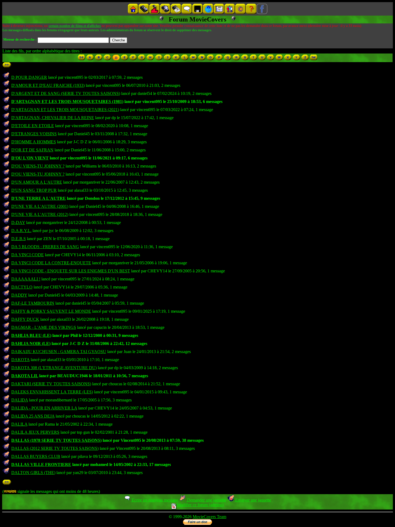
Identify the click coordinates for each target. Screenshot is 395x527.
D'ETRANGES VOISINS (34, 133)
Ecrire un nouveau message (154, 500)
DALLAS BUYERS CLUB (35, 456)
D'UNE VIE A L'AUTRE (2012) (39, 214)
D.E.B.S (18, 238)
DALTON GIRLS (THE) (33, 472)
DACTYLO (22, 287)
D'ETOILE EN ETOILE (32, 125)
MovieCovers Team (209, 516)
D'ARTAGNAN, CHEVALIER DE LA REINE (52, 117)
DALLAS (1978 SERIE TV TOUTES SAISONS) (56, 440)
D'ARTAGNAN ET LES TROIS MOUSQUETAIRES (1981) (67, 101)
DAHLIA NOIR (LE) (31, 343)
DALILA (19, 424)
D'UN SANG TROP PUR (34, 190)
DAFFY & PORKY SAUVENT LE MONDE (51, 311)
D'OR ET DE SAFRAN (32, 150)
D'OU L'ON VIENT (30, 158)
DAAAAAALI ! (25, 279)
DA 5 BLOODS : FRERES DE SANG (45, 246)
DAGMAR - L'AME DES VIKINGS (43, 327)
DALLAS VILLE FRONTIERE (41, 464)
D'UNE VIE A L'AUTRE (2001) (39, 206)
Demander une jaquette (206, 500)
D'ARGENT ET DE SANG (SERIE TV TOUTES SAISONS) (65, 93)
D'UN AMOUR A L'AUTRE (36, 182)
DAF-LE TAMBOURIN (32, 303)
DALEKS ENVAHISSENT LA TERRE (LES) (52, 392)
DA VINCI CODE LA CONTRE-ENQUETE (51, 263)
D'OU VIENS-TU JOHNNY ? (37, 166)
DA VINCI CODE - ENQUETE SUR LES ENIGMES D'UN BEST (70, 271)
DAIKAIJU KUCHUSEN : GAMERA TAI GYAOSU (58, 351)
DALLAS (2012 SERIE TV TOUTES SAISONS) (55, 448)
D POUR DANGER (29, 77)
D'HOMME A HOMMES (33, 142)
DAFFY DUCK (25, 319)
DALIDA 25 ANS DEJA (33, 416)
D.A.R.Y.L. (21, 230)
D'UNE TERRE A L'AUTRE (38, 198)
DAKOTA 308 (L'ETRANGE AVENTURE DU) (54, 367)
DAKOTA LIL (24, 375)
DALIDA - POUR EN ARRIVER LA (44, 408)
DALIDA (19, 400)
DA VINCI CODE (27, 254)
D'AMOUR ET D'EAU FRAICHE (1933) (48, 85)
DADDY (19, 295)
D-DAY (18, 222)
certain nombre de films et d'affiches (75, 26)
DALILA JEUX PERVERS (35, 432)
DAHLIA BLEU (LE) (31, 335)
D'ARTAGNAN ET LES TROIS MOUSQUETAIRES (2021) (65, 109)
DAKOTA (20, 359)
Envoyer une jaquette (252, 500)
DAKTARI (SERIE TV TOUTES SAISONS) (51, 384)
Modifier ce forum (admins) (200, 505)
